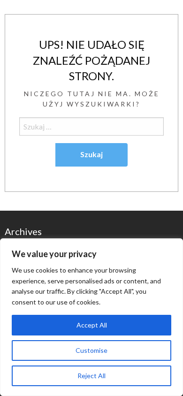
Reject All (91, 376)
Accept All (91, 325)
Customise (91, 350)
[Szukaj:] (91, 126)
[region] (91, 317)
